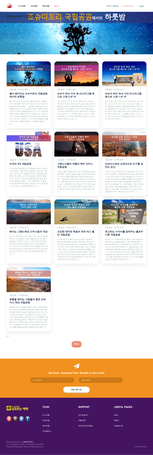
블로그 (56, 6)
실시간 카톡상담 (113, 6)
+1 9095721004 (27, 442)
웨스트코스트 (62, 16)
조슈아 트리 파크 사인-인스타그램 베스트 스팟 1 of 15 (123, 95)
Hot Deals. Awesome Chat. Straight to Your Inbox (77, 372)
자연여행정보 (87, 16)
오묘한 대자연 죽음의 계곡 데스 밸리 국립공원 (75, 233)
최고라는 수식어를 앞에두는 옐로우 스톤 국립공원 (124, 233)
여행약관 (81, 420)
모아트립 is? (83, 415)
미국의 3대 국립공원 (20, 163)
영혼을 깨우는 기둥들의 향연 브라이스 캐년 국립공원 (27, 300)
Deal (116, 415)
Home (9, 16)
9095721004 (129, 6)
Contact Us (118, 425)
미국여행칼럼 (32, 16)
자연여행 (33, 6)
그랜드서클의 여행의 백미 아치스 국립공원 (75, 165)
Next (76, 344)
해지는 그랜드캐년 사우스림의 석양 (28, 231)
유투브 (74, 16)
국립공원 (19, 16)
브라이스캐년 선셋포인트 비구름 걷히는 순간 (124, 165)
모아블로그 (46, 431)
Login (141, 6)
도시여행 (22, 6)
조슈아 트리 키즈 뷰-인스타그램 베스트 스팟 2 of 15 (75, 95)
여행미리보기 (47, 16)
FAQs (116, 420)
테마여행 (45, 6)
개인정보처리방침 (85, 425)
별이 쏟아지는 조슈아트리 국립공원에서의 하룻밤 (28, 95)
